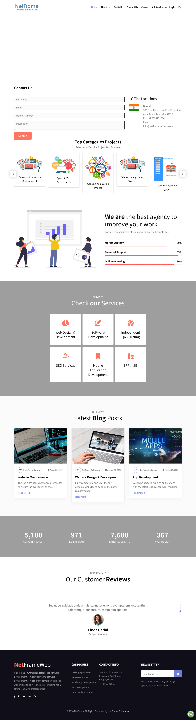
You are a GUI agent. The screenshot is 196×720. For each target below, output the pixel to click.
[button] (180, 605)
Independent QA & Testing (130, 334)
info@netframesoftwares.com (159, 126)
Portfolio (118, 7)
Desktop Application (81, 672)
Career (145, 7)
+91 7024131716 (107, 684)
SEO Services (65, 365)
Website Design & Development (97, 477)
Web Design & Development (65, 334)
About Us (105, 7)
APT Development (80, 687)
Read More (23, 492)
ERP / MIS (131, 365)
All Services (158, 7)
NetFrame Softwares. (119, 711)
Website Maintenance (33, 477)
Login (172, 7)
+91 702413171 (155, 118)
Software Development (98, 334)
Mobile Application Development (98, 370)
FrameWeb (32, 664)
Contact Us (132, 7)
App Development (145, 477)
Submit (22, 136)
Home (94, 7)
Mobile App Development (83, 682)
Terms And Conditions (82, 692)
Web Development (80, 677)
